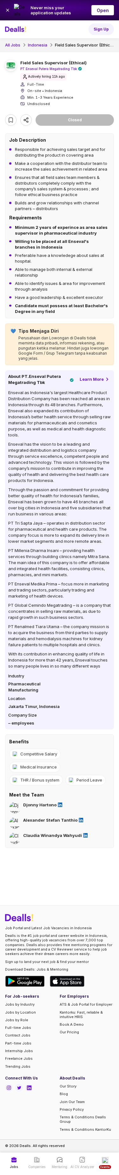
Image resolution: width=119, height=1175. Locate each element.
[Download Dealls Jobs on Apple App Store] (67, 981)
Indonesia (37, 44)
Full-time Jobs (18, 1027)
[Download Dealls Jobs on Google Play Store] (25, 981)
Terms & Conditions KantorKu (85, 1129)
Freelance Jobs (19, 1058)
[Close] (7, 10)
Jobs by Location (20, 1012)
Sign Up (101, 29)
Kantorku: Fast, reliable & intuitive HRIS (81, 1014)
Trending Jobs (17, 1066)
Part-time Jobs (18, 1043)
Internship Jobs (19, 1051)
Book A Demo (72, 1024)
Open (103, 10)
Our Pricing (69, 1032)
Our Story (68, 1086)
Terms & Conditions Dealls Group (83, 1119)
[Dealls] (16, 29)
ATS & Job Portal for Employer (86, 1004)
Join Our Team (72, 1102)
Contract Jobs (17, 1035)
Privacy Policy (72, 1109)
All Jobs (12, 44)
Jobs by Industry (20, 1004)
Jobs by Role (16, 1020)
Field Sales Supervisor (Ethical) (85, 44)
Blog (64, 1094)
